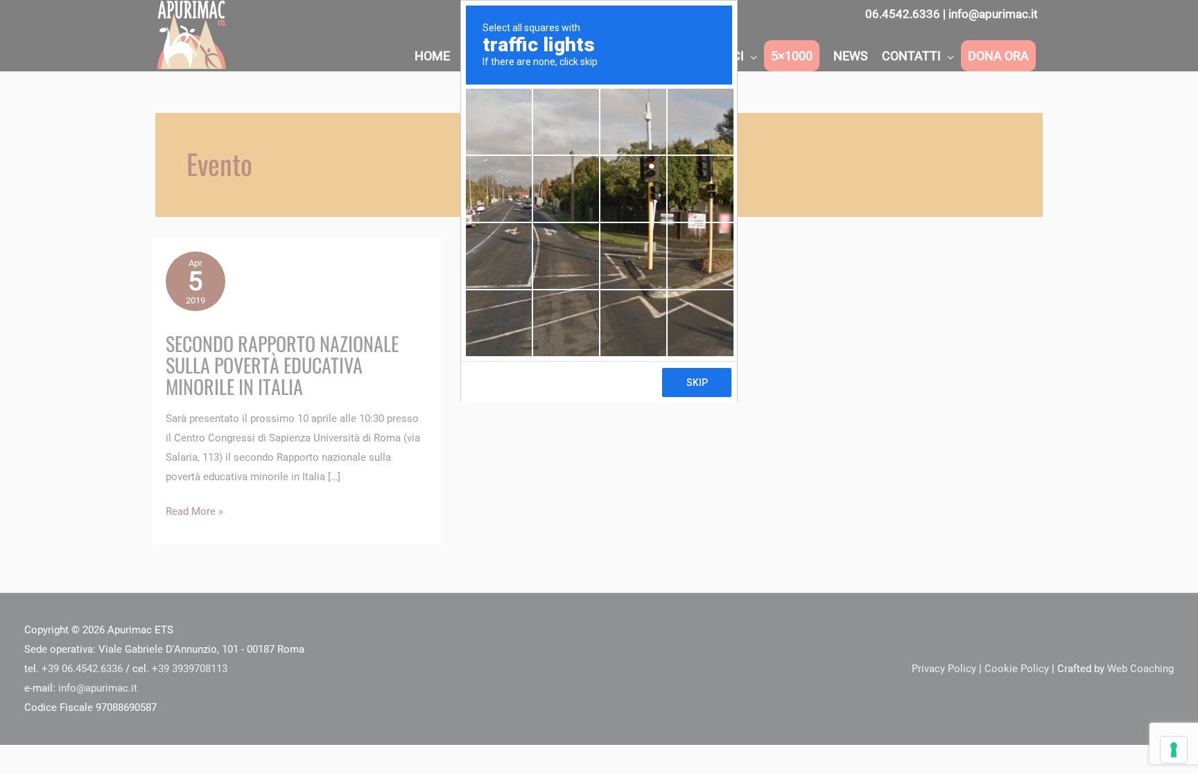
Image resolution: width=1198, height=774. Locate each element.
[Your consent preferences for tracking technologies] (1174, 750)
